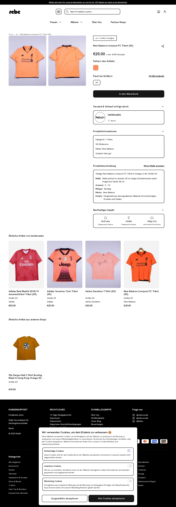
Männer (75, 22)
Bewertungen (97, 424)
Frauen (53, 22)
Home (11, 34)
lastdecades (114, 114)
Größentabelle (156, 76)
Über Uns (97, 22)
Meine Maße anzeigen (154, 165)
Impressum (55, 418)
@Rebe (139, 421)
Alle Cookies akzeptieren (111, 498)
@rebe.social (142, 415)
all (17, 34)
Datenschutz (55, 421)
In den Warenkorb (128, 93)
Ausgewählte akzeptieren (64, 498)
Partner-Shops (118, 22)
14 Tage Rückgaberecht (60, 415)
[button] (162, 46)
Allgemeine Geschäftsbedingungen (65, 424)
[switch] (129, 450)
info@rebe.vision (16, 415)
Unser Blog (96, 421)
